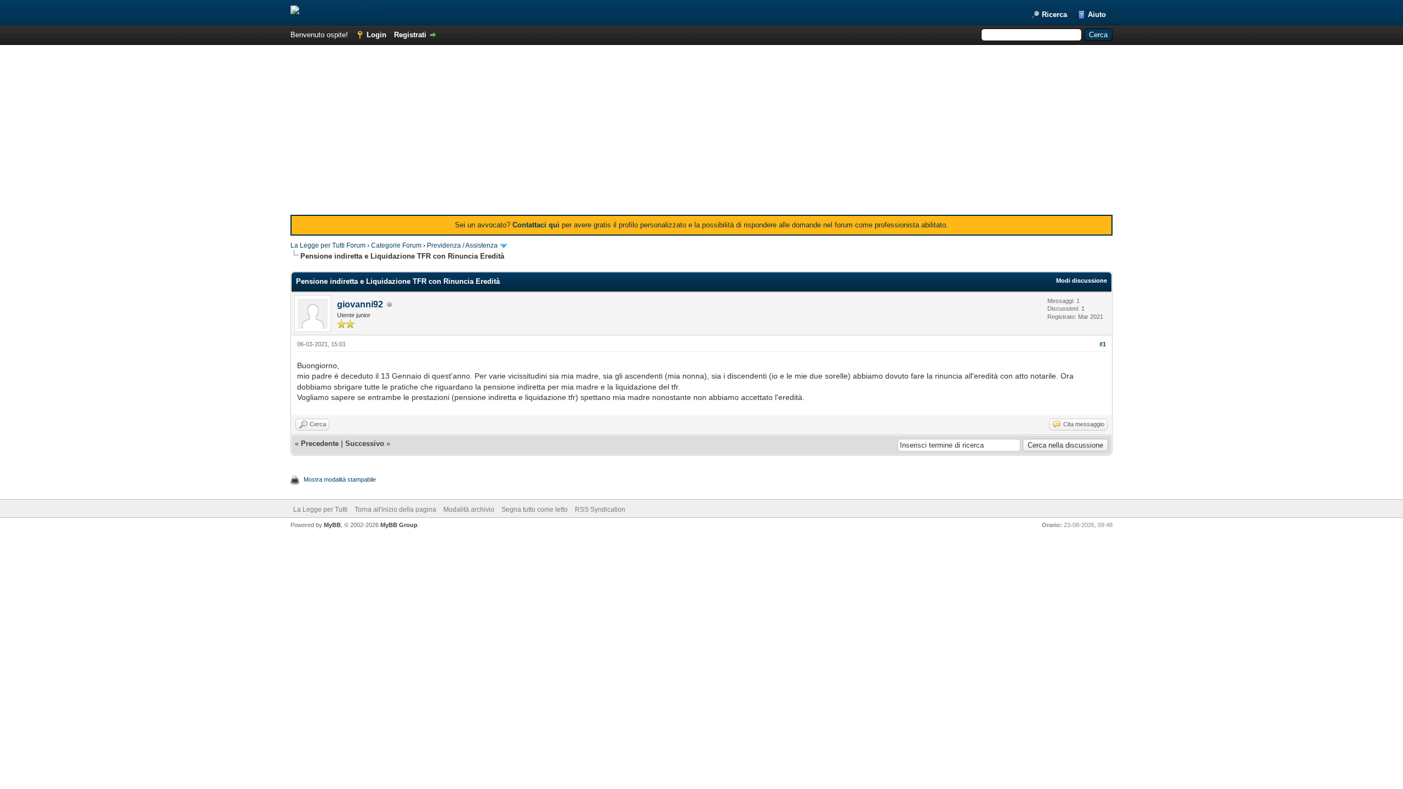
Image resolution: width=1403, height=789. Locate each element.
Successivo (364, 443)
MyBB (332, 525)
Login (376, 35)
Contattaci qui (536, 225)
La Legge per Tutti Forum (328, 245)
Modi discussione (1081, 280)
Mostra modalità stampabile (340, 479)
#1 (1102, 344)
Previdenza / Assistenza (462, 245)
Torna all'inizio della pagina (395, 509)
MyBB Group (399, 525)
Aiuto (1097, 14)
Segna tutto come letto (534, 509)
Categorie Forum (396, 245)
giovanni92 (360, 304)
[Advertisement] (701, 132)
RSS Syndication (600, 509)
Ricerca (1054, 14)
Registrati (410, 35)
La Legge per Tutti (320, 509)
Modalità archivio (468, 509)
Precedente (320, 443)
